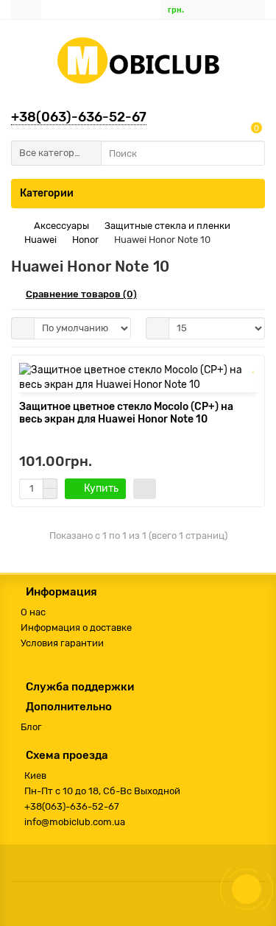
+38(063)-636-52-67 (78, 117)
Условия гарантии (62, 642)
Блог (31, 726)
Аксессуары (61, 225)
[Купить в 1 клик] (144, 488)
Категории (47, 193)
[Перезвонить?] (246, 889)
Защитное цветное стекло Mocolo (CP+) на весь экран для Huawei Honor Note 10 (126, 412)
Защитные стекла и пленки (167, 225)
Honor (85, 239)
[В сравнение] (253, 385)
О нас (33, 612)
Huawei (40, 239)
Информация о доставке (76, 627)
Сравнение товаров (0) (81, 294)
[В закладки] (253, 368)
